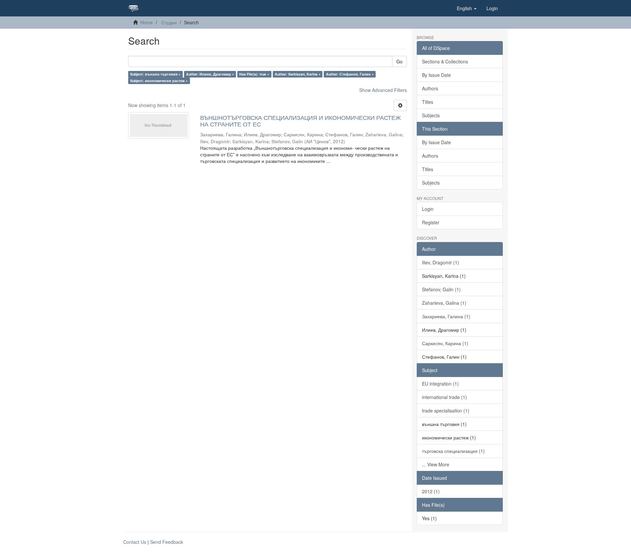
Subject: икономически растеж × (159, 80)
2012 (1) (431, 491)
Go (399, 61)
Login (427, 209)
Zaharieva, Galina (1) (444, 303)
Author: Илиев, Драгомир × (210, 74)
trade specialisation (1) (445, 410)
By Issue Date (436, 75)
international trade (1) (444, 397)
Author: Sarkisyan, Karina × (297, 74)
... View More (435, 464)
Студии (169, 22)
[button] (466, 8)
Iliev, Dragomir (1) (440, 262)
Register (430, 222)
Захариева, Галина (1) (446, 316)
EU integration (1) (440, 383)
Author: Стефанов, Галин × (350, 74)
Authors (430, 88)
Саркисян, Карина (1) (445, 343)
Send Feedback (166, 542)
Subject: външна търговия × (155, 74)
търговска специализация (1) (453, 451)
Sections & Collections (445, 61)
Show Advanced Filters (383, 90)
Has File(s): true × (254, 74)
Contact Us (134, 542)
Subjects (431, 115)
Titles (427, 102)
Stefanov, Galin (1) (441, 289)
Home (146, 22)
